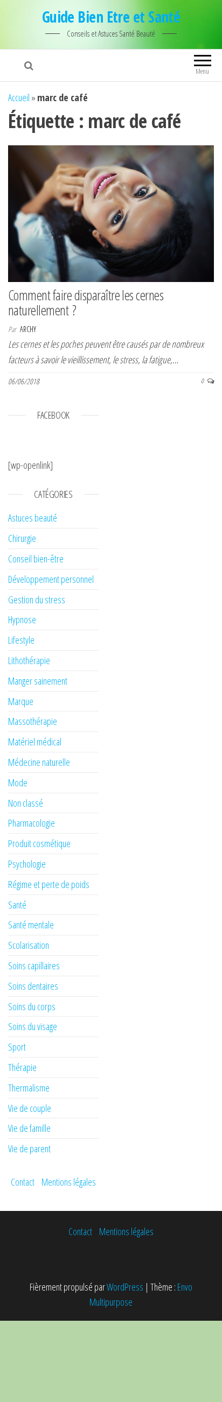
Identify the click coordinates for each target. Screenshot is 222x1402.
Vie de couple (29, 1108)
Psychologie (27, 863)
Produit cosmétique (39, 843)
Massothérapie (32, 721)
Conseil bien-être (36, 558)
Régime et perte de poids (48, 884)
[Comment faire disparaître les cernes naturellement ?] (111, 212)
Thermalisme (29, 1087)
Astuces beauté (32, 517)
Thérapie (22, 1067)
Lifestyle (21, 639)
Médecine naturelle (39, 762)
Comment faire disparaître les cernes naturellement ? (85, 302)
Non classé (25, 803)
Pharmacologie (31, 822)
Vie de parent (29, 1148)
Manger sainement (37, 680)
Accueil (19, 97)
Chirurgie (22, 538)
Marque (20, 701)
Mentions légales (68, 1181)
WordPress (125, 1286)
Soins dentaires (33, 986)
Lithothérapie (29, 660)
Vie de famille (29, 1128)
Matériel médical (34, 741)
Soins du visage (32, 1026)
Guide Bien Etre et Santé (111, 16)
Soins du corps (32, 1006)
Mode (17, 782)
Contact (22, 1181)
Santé (17, 904)
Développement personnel (51, 579)
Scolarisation (28, 945)
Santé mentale (31, 924)
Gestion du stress (36, 599)
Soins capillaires (34, 965)
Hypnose (22, 619)
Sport (17, 1046)
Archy (28, 329)
